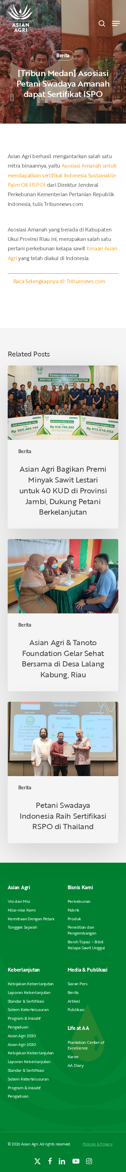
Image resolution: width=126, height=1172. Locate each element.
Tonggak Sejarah (22, 927)
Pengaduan (18, 1027)
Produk (75, 919)
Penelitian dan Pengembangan (82, 930)
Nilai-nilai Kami (22, 910)
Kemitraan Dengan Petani (31, 919)
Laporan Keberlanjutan (29, 992)
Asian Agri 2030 (22, 1036)
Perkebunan (79, 901)
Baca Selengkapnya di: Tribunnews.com (59, 281)
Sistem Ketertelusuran (28, 1009)
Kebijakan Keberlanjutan (31, 984)
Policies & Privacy (98, 1144)
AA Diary (76, 1065)
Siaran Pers (78, 984)
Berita (62, 55)
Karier (73, 1057)
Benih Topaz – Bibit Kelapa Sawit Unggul (86, 945)
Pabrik (74, 910)
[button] (116, 23)
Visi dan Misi (19, 901)
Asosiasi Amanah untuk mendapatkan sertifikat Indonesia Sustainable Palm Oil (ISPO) (62, 175)
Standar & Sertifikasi (26, 1001)
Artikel (74, 1001)
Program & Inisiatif (24, 1018)
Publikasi (76, 1009)
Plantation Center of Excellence (86, 1045)
